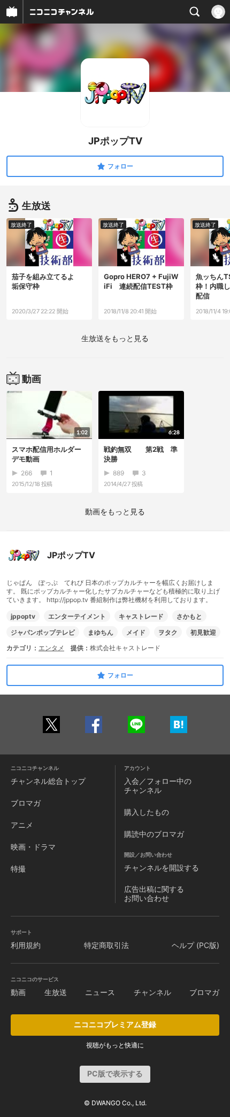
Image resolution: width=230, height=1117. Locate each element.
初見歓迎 (203, 632)
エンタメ (51, 648)
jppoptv (23, 616)
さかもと (189, 616)
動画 (18, 992)
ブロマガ (26, 802)
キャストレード (141, 616)
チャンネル (152, 992)
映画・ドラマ (33, 846)
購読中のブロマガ (154, 833)
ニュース (100, 992)
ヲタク (168, 632)
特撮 (18, 868)
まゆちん (100, 632)
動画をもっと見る (115, 511)
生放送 (55, 992)
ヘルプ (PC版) (195, 945)
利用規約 (26, 945)
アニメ (22, 824)
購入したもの (146, 811)
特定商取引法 (106, 945)
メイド (135, 632)
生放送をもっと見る (115, 338)
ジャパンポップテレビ (43, 632)
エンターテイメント (77, 616)
